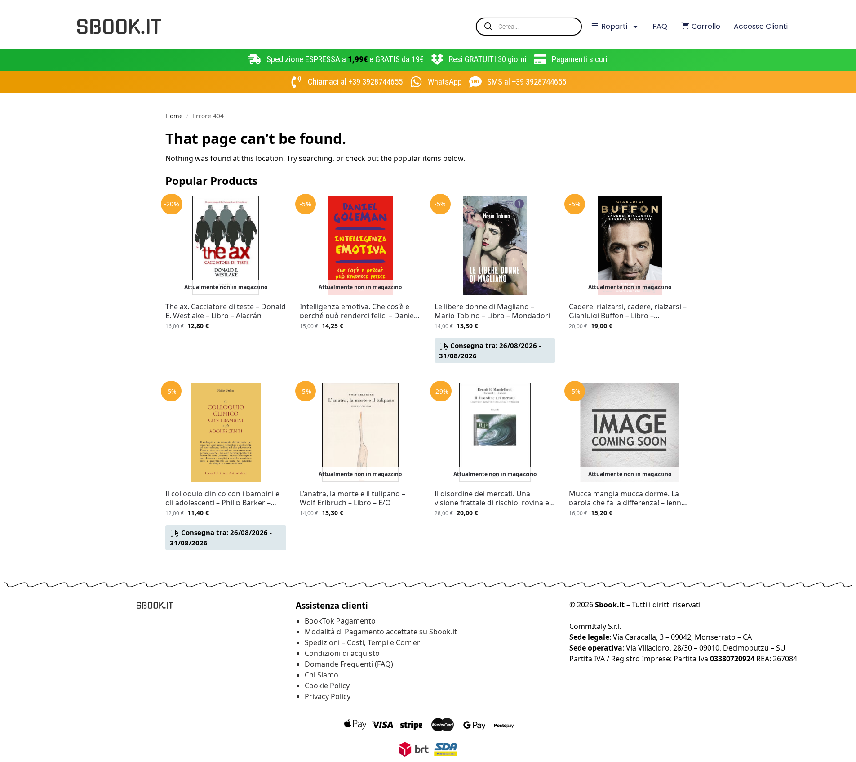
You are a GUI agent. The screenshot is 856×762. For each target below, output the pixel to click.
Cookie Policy (327, 686)
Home (174, 116)
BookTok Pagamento (340, 621)
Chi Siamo (321, 675)
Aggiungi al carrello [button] (495, 374)
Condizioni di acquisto (342, 653)
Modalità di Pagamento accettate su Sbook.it (381, 632)
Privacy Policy (327, 696)
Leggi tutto (225, 344)
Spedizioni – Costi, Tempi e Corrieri (363, 642)
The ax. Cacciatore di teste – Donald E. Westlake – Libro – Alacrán (225, 311)
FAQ (659, 26)
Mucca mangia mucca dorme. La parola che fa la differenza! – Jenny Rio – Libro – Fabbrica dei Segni (627, 498)
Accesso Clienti (761, 26)
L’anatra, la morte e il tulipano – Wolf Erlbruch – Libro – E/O (352, 498)
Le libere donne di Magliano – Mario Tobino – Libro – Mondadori (492, 311)
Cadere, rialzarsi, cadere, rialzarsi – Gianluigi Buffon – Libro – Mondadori (628, 311)
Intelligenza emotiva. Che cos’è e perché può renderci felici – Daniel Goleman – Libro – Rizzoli (358, 311)
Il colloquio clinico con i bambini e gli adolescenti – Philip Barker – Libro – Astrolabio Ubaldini (222, 498)
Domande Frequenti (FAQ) (349, 664)
